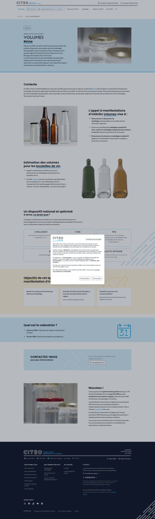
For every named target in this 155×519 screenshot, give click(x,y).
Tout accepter (97, 278)
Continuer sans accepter (93, 239)
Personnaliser (84, 278)
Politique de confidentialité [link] (77, 282)
